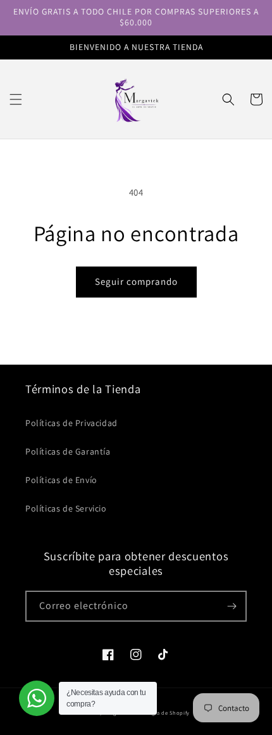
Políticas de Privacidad (71, 423)
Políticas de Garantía (68, 451)
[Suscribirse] (231, 606)
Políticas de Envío (61, 480)
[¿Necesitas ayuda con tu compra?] (36, 698)
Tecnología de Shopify (160, 712)
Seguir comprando (136, 281)
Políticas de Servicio (66, 508)
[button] (16, 99)
